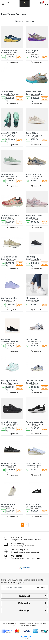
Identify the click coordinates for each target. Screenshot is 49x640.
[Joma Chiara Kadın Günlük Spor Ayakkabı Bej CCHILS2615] (37, 119)
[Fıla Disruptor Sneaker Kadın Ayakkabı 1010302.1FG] (37, 285)
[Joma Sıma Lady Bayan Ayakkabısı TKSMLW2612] (37, 78)
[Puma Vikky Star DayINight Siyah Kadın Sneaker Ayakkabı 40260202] (12, 450)
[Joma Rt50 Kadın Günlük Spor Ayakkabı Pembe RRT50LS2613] (37, 202)
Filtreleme (19, 21)
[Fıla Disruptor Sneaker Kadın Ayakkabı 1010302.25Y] (37, 243)
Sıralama (30, 21)
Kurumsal (24, 595)
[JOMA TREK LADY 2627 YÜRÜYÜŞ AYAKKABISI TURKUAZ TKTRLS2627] (12, 119)
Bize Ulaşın (24, 610)
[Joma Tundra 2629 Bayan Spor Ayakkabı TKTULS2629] (12, 202)
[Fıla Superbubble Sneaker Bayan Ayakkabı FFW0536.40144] (12, 285)
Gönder (43, 587)
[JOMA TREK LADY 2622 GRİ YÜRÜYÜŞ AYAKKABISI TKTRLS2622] (37, 161)
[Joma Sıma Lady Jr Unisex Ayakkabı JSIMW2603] (12, 37)
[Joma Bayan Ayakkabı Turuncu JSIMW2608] (12, 78)
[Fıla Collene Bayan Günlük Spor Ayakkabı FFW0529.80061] (37, 367)
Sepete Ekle (13, 62)
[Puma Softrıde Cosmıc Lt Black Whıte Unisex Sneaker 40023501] (37, 491)
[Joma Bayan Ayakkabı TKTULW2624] (37, 37)
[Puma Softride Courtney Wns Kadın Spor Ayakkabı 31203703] (12, 491)
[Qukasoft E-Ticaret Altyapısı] (24, 637)
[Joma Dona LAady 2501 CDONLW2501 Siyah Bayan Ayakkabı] (12, 408)
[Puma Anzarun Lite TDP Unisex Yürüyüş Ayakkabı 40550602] (37, 408)
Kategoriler (24, 603)
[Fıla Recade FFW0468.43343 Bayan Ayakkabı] (37, 326)
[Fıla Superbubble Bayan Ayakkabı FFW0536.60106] (12, 367)
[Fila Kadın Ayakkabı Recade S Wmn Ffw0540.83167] (12, 326)
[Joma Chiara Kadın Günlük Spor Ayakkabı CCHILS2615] (12, 161)
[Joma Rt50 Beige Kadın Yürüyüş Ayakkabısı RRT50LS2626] (12, 243)
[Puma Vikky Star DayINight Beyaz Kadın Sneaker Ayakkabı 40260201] (37, 450)
